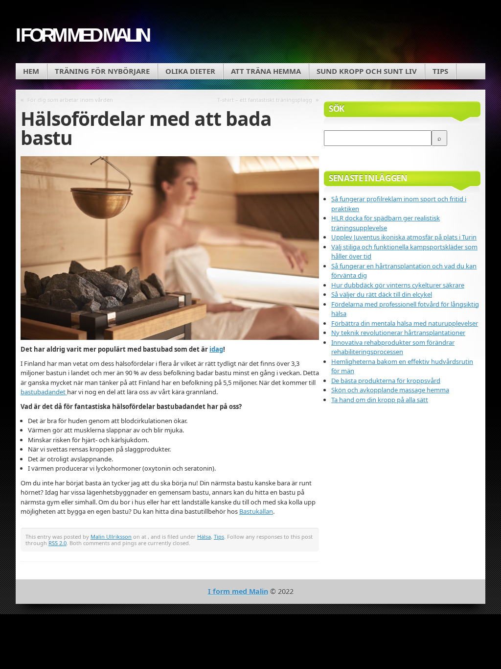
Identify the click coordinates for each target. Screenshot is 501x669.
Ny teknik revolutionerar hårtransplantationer (398, 332)
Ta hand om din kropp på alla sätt (379, 399)
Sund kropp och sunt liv (367, 71)
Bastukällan (256, 511)
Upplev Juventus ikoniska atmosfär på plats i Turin (404, 237)
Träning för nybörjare (102, 71)
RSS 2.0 (57, 543)
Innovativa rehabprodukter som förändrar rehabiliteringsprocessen (393, 347)
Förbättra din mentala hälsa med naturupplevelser (404, 323)
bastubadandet (44, 391)
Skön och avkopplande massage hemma (390, 389)
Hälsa (204, 536)
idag (216, 349)
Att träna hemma (266, 71)
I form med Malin (82, 35)
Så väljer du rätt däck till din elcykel (381, 294)
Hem (31, 71)
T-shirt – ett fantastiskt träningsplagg (264, 99)
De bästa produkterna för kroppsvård (385, 380)
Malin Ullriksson (111, 536)
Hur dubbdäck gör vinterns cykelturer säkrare (397, 285)
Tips (440, 71)
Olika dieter (190, 71)
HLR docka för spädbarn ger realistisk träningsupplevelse (385, 223)
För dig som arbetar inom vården (70, 99)
